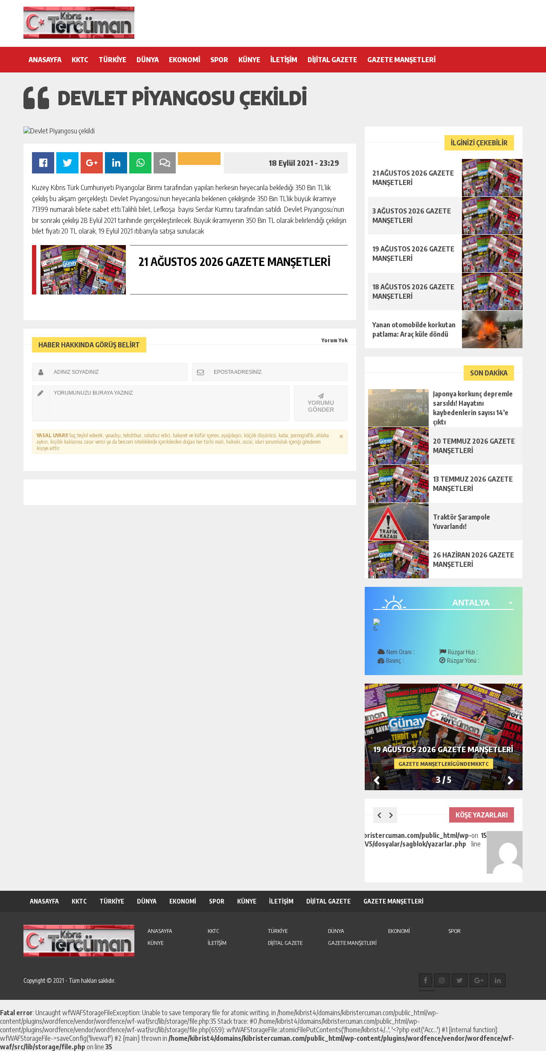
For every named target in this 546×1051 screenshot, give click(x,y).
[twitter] (460, 980)
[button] (510, 779)
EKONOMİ (184, 59)
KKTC (80, 59)
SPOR (219, 59)
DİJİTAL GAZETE (332, 59)
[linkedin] (497, 980)
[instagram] (442, 980)
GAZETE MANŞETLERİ (401, 59)
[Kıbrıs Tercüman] (78, 22)
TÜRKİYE (112, 59)
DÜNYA (147, 59)
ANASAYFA (45, 59)
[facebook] (425, 980)
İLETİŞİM (283, 59)
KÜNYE (249, 59)
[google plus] (479, 980)
